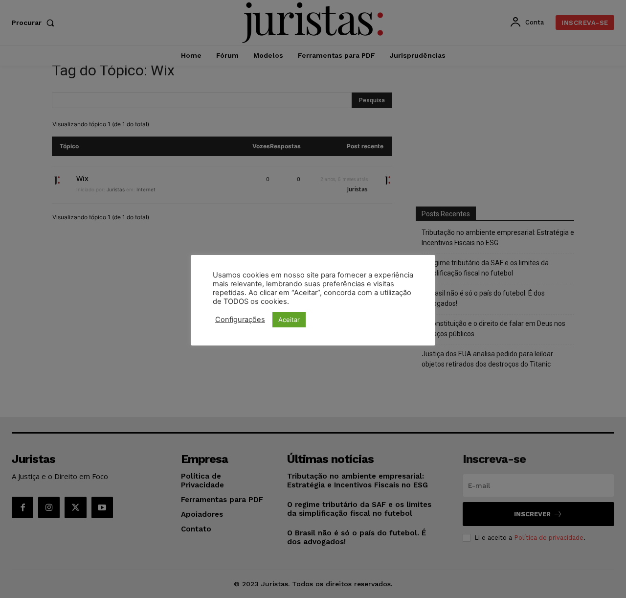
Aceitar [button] (289, 319)
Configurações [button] (240, 319)
